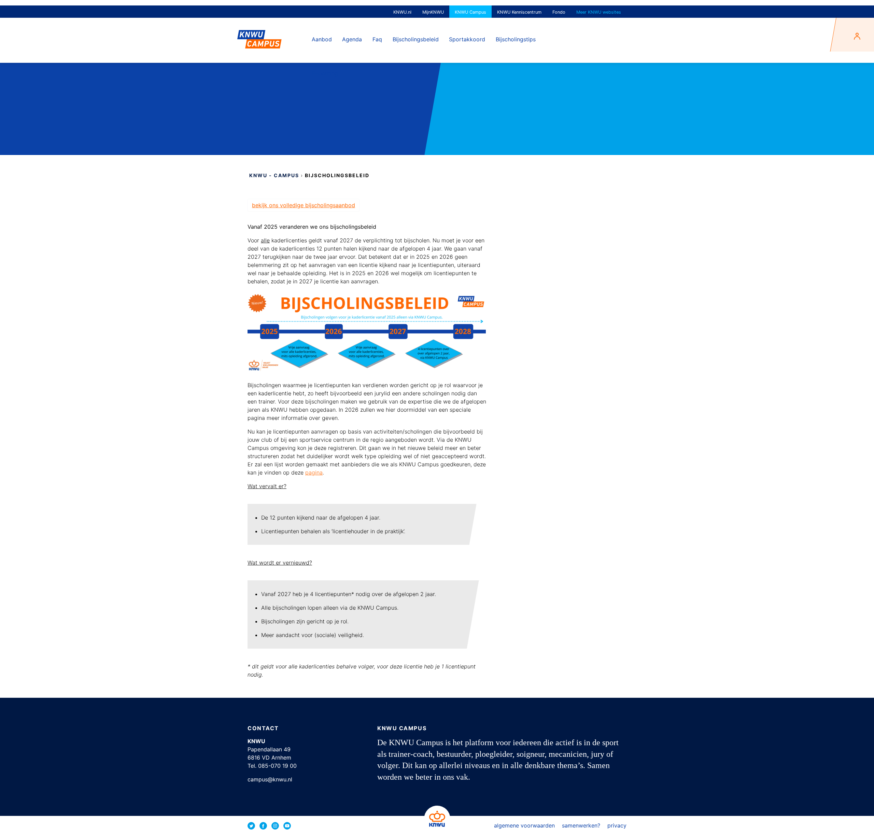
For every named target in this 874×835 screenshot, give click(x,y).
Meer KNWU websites (598, 12)
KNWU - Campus (274, 175)
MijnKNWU (433, 12)
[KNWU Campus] (259, 36)
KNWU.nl (402, 12)
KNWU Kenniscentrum (519, 12)
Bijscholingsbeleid (416, 39)
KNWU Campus (470, 12)
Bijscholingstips (516, 39)
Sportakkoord (467, 39)
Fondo (558, 12)
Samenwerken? (581, 825)
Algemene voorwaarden (524, 825)
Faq (377, 39)
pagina (314, 472)
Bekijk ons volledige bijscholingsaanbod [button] (303, 205)
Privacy (616, 825)
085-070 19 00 (277, 765)
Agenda (352, 39)
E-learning (325, 73)
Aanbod (322, 39)
